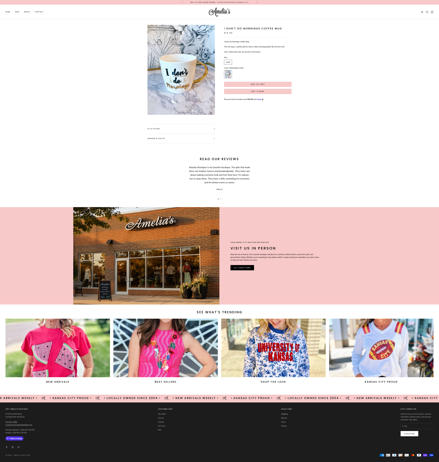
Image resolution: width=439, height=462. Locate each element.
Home (7, 12)
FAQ (159, 430)
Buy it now (258, 91)
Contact (39, 12)
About (27, 12)
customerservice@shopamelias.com (18, 425)
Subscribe (409, 434)
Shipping (284, 414)
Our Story (161, 426)
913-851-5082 (11, 422)
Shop (17, 12)
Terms (283, 422)
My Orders (162, 414)
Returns (284, 418)
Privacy (284, 426)
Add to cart (258, 84)
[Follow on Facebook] (6, 447)
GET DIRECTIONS (242, 268)
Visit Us (161, 418)
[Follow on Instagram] (12, 447)
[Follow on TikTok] (18, 447)
